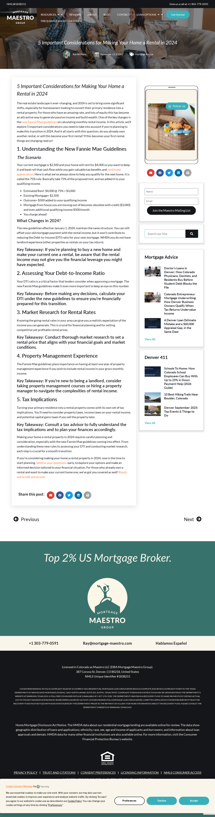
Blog (107, 14)
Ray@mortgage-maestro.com (107, 643)
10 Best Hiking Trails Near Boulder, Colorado (181, 396)
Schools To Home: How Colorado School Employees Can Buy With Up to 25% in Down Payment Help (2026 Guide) (181, 378)
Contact (123, 14)
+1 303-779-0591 (198, 4)
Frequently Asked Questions (61, 20)
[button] (50, 495)
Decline (162, 800)
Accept (194, 800)
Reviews (75, 14)
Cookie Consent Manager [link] (19, 786)
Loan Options (146, 14)
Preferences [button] (55, 805)
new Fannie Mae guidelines (39, 122)
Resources (48, 14)
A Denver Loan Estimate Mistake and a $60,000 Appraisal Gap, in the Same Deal (180, 326)
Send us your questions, (51, 463)
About (92, 14)
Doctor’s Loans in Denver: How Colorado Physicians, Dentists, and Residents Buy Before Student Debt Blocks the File (180, 277)
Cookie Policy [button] (75, 801)
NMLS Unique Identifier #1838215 (107, 676)
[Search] (191, 234)
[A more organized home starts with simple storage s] (171, 126)
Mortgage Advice (144, 54)
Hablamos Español (171, 643)
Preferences (129, 800)
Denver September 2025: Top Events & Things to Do (181, 411)
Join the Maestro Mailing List (171, 210)
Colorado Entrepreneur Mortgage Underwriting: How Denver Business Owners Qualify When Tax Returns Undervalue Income (180, 303)
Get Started (178, 14)
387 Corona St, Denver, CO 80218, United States (107, 671)
